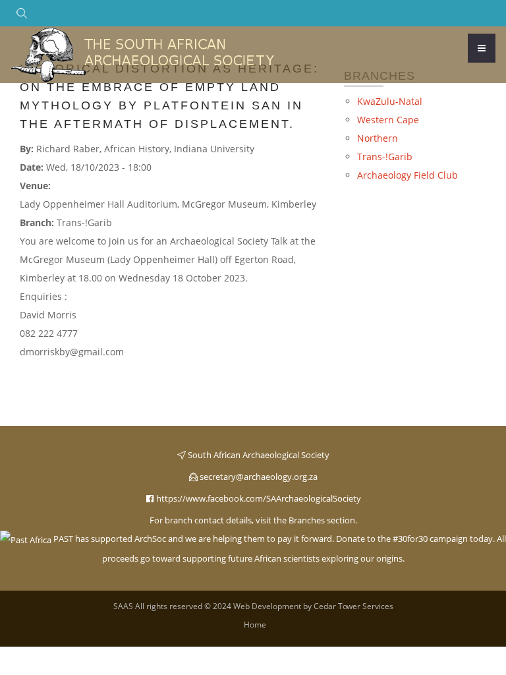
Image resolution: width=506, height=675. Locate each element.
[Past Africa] (25, 538)
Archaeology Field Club (407, 175)
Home (255, 624)
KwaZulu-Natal (389, 101)
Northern (377, 138)
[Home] (142, 53)
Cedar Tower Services (353, 606)
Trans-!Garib (384, 156)
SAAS (123, 606)
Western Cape (388, 119)
